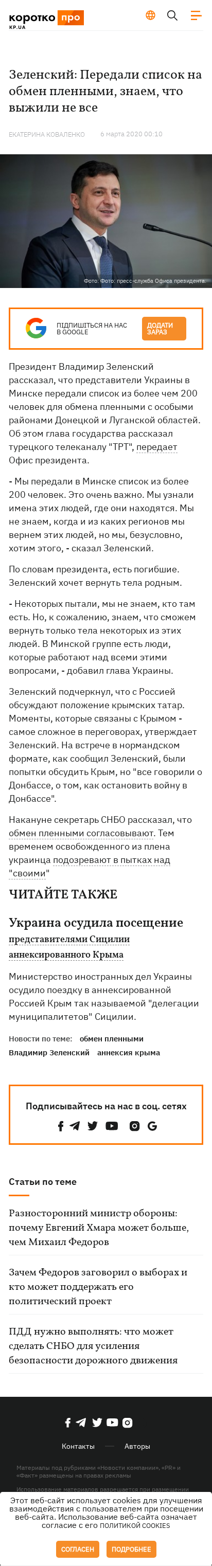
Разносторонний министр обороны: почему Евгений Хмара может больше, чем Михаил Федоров (99, 1228)
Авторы (137, 1446)
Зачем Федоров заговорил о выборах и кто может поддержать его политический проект (98, 1287)
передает (157, 447)
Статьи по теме (43, 1181)
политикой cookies (135, 1525)
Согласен (77, 1549)
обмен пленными (112, 1038)
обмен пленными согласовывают (81, 833)
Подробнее (131, 1549)
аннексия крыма (128, 1052)
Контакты (78, 1446)
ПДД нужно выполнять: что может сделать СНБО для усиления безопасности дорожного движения (93, 1346)
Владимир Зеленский (49, 1052)
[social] (60, 1126)
